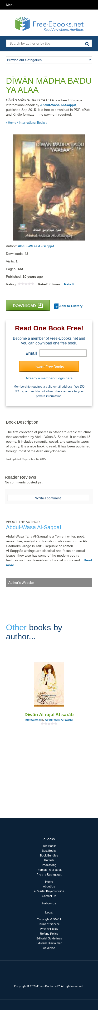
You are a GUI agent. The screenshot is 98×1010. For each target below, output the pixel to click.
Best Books (49, 850)
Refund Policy (49, 933)
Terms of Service (49, 924)
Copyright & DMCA (49, 919)
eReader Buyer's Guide (49, 891)
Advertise (49, 948)
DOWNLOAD (25, 305)
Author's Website (21, 582)
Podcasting (49, 865)
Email (31, 353)
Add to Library (71, 306)
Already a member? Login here (49, 378)
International (33, 719)
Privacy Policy (49, 929)
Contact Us (49, 896)
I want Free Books (49, 366)
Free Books (49, 846)
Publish (49, 860)
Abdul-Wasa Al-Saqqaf (58, 105)
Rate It (69, 284)
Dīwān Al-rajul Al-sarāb (49, 714)
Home (49, 881)
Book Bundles (49, 855)
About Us (49, 886)
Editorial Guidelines (49, 938)
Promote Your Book (49, 870)
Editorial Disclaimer (49, 943)
